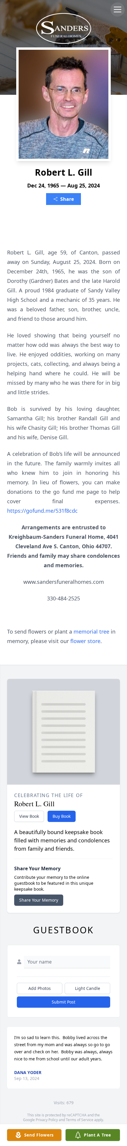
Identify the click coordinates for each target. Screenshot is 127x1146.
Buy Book (62, 816)
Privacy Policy (47, 1119)
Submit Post (63, 1002)
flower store (85, 641)
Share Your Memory (38, 900)
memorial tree (91, 631)
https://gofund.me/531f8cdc (42, 510)
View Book (29, 816)
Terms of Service (79, 1119)
